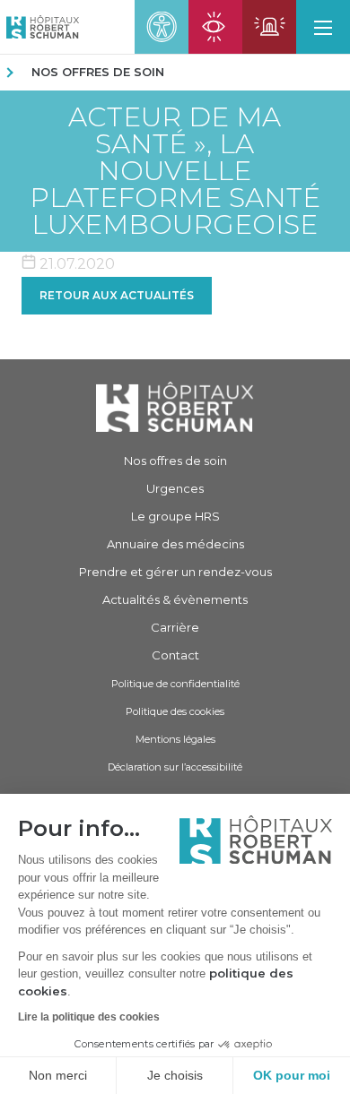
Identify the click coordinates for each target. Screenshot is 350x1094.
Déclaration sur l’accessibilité (175, 767)
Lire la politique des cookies (89, 1017)
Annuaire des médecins (175, 544)
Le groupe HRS (175, 516)
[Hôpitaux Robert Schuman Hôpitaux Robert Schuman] (39, 27)
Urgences (175, 488)
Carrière (175, 627)
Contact (175, 655)
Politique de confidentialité (175, 683)
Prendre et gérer (175, 571)
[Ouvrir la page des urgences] (269, 27)
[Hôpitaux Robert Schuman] (175, 407)
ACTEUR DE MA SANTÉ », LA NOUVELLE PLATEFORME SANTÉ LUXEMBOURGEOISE (175, 171)
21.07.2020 (75, 263)
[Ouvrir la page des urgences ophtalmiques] (215, 27)
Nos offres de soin (97, 72)
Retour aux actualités (116, 295)
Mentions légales (175, 739)
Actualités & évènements (175, 599)
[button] (323, 27)
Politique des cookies (175, 711)
